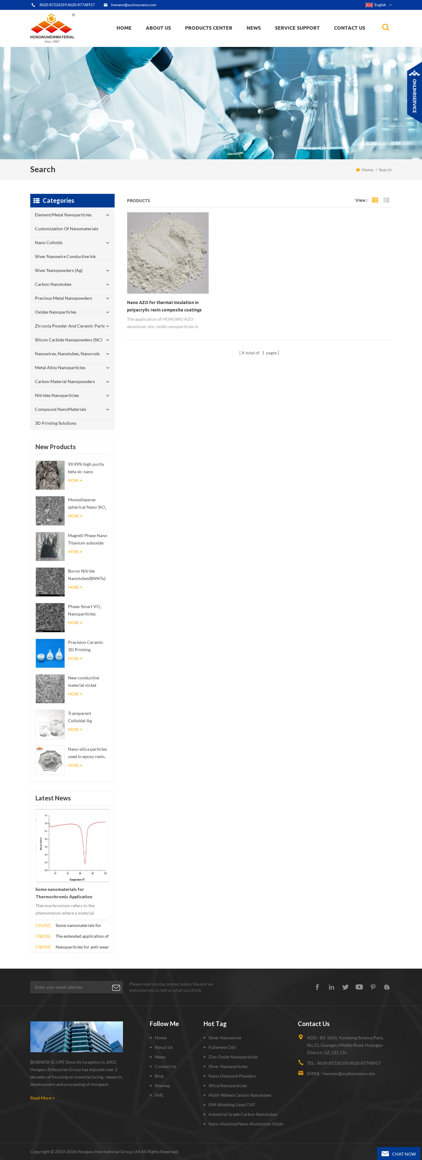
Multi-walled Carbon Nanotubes (240, 1095)
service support (297, 28)
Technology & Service (168, 46)
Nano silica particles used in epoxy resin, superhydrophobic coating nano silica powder (87, 753)
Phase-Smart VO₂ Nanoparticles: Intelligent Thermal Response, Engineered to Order (87, 611)
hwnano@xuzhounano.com (133, 4)
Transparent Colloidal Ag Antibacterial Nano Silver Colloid (86, 717)
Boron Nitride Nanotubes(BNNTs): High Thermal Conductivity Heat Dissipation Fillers (87, 575)
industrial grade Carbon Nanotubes (243, 1114)
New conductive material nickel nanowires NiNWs (85, 682)
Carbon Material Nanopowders (65, 381)
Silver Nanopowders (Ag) (213, 41)
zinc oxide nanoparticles (233, 1056)
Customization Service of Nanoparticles (177, 41)
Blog (159, 1076)
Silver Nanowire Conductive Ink (65, 256)
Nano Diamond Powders (232, 1076)
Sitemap (162, 1085)
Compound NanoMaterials (60, 409)
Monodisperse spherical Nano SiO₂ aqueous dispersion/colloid (87, 504)
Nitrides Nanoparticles (57, 395)
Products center (208, 28)
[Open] (414, 92)
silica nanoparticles (228, 1085)
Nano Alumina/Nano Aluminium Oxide (246, 1123)
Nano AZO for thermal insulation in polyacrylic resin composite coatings (164, 306)
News (160, 1056)
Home (124, 28)
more (73, 480)
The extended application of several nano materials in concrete (82, 936)
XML (159, 1095)
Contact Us (349, 28)
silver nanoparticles (228, 1066)
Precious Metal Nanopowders (63, 298)
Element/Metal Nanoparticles (216, 46)
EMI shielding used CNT (232, 1104)
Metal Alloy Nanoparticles (60, 367)
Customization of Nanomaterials (206, 44)
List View (386, 200)
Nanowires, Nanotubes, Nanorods (67, 353)
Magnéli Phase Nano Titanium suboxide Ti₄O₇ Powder (87, 540)
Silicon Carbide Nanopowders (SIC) (219, 38)
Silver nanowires (225, 1037)
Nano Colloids (48, 242)
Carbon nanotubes (220, 40)
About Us (158, 28)
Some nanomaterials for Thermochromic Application (64, 893)
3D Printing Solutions (55, 423)
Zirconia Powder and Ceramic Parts (70, 325)
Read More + (42, 1097)
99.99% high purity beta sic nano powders (86, 468)
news (254, 28)
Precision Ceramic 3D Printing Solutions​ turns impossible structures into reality (85, 646)
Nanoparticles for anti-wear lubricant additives (82, 947)
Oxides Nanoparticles (55, 312)
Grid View (375, 200)
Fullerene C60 (222, 1047)
